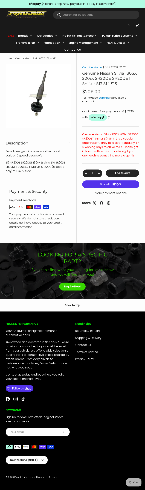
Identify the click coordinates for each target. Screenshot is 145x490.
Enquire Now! (72, 286)
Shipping (104, 97)
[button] (137, 25)
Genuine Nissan (92, 67)
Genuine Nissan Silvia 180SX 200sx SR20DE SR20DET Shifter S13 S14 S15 (36, 58)
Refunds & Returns (87, 331)
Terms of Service (86, 352)
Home (9, 58)
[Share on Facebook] (101, 203)
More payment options (111, 193)
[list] (38, 96)
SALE (11, 36)
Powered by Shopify (46, 477)
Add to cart (122, 173)
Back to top (72, 305)
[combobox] (96, 15)
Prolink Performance (24, 477)
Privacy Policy (84, 359)
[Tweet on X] (94, 203)
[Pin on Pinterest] (108, 203)
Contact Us (72, 50)
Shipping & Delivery (88, 338)
